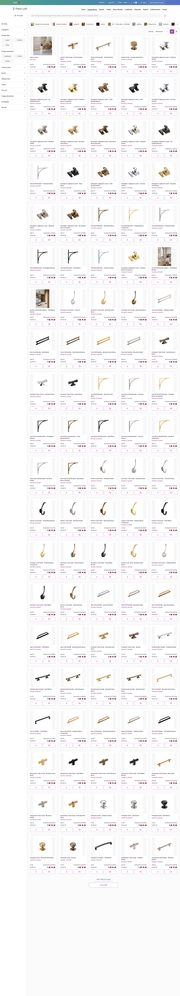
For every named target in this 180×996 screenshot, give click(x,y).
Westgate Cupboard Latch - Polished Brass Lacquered (72, 100)
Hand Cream (34, 57)
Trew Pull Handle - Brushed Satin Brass (103, 352)
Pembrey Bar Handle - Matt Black (40, 689)
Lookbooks (128, 9)
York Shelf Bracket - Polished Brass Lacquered (132, 227)
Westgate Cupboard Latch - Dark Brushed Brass (101, 100)
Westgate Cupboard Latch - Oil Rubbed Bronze (40, 100)
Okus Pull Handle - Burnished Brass (163, 605)
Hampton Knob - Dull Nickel (130, 815)
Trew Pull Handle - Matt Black (39, 352)
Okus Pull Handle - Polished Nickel (132, 731)
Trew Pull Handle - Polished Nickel (163, 310)
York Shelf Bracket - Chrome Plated (102, 268)
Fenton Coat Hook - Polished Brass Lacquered (132, 521)
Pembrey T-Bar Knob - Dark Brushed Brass (163, 353)
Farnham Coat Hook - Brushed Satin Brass (102, 311)
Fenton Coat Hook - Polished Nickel (102, 478)
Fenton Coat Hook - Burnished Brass (102, 521)
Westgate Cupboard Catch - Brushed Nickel (42, 227)
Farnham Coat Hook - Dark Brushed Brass (71, 564)
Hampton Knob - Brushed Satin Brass (42, 858)
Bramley (32, 59)
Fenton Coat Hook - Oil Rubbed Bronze (42, 521)
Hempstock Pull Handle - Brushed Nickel (162, 858)
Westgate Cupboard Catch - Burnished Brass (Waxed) (73, 227)
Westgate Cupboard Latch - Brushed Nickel (42, 142)
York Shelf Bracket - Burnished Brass (102, 226)
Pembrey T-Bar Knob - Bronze (130, 647)
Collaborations (155, 9)
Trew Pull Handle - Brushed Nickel (132, 352)
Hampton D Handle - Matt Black (101, 858)
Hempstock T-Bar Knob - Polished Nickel (132, 858)
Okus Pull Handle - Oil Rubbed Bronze (164, 731)
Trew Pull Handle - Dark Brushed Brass (72, 352)
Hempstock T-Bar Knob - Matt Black (71, 773)
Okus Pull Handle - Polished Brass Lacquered (71, 732)
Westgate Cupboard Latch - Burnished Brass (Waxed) (103, 142)
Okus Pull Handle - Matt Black (39, 647)
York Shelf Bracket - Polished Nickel (41, 184)
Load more (103, 885)
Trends (108, 9)
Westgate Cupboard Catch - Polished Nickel (133, 142)
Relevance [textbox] (159, 31)
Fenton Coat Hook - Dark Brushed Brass (71, 606)
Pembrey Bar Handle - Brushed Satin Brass (103, 690)
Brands (101, 9)
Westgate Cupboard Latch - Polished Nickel (164, 58)
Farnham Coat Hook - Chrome (70, 310)
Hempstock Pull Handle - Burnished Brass (163, 774)
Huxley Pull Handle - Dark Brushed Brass (102, 58)
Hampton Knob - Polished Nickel (101, 815)
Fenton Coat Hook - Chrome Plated (163, 478)
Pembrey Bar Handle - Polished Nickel (164, 647)
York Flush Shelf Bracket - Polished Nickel (132, 395)
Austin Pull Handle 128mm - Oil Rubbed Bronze (164, 269)
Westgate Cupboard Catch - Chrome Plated (133, 184)
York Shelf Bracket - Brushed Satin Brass (102, 395)
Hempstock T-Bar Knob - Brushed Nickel (40, 816)
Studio (164, 9)
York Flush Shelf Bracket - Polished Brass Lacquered (163, 395)
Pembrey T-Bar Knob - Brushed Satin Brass (103, 648)
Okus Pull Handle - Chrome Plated (102, 605)
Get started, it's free (157, 2)
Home (83, 9)
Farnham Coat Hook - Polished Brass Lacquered (42, 564)
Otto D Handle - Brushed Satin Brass (163, 689)
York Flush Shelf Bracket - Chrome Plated (132, 437)
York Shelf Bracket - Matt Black (70, 268)
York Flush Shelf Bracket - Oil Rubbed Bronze (42, 437)
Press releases (118, 9)
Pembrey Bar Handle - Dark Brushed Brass (72, 690)
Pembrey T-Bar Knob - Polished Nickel (42, 394)
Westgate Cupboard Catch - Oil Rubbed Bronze (162, 142)
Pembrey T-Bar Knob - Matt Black (71, 394)
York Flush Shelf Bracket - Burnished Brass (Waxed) (72, 479)
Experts (145, 9)
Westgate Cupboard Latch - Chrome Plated (163, 100)
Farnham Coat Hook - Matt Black (40, 605)
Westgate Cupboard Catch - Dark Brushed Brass (102, 184)
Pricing (120, 2)
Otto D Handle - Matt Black (38, 731)
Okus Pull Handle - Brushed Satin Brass (72, 647)
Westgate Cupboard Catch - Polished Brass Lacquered (133, 269)
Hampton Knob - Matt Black (161, 815)
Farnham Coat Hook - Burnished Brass (133, 310)
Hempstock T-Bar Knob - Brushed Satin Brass (42, 774)
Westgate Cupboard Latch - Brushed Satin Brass (72, 142)
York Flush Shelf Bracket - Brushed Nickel (41, 479)
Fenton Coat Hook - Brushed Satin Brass (132, 564)
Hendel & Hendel (65, 61)
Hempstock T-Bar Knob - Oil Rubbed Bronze (132, 774)
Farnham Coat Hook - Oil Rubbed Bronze (101, 564)
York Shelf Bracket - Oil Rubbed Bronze (42, 268)
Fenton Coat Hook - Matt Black (161, 521)
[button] (16, 2)
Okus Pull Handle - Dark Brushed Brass (103, 731)
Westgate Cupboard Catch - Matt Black (71, 184)
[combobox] (161, 31)
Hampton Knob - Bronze (68, 858)
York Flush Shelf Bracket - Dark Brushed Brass (70, 437)
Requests (137, 9)
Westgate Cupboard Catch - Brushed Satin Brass (164, 184)
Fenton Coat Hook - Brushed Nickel (71, 521)
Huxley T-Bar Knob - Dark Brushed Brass (71, 58)
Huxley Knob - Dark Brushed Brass (132, 57)
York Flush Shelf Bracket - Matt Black (102, 436)
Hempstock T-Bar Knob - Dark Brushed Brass (103, 774)
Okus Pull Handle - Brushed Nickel (132, 605)
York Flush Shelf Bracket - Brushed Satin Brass (163, 437)
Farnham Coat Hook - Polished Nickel (164, 563)
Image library (92, 9)
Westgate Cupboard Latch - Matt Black (132, 100)
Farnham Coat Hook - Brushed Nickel (133, 478)
